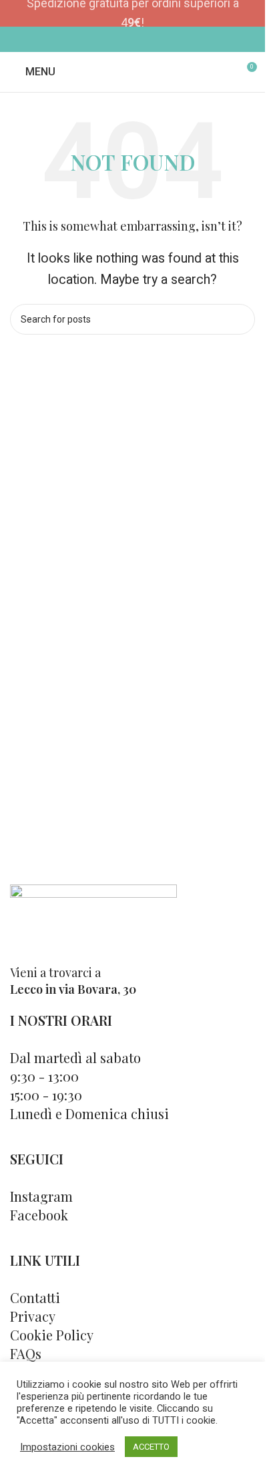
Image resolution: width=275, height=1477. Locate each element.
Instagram (41, 1196)
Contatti (35, 1297)
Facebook (39, 1215)
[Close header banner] (248, 13)
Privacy (32, 1316)
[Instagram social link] (141, 39)
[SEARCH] (239, 319)
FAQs (25, 1353)
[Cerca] (222, 72)
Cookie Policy (51, 1335)
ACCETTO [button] (151, 1447)
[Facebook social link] (123, 39)
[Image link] (93, 917)
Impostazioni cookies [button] (67, 1447)
